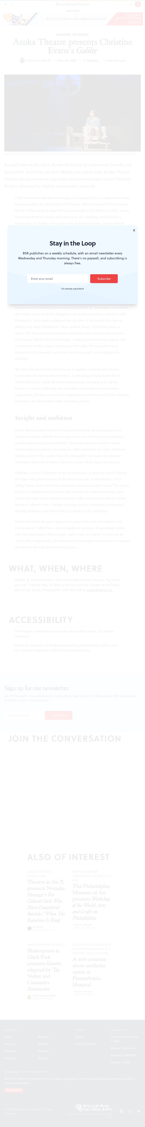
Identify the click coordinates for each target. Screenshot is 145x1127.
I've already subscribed (72, 288)
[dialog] (72, 563)
